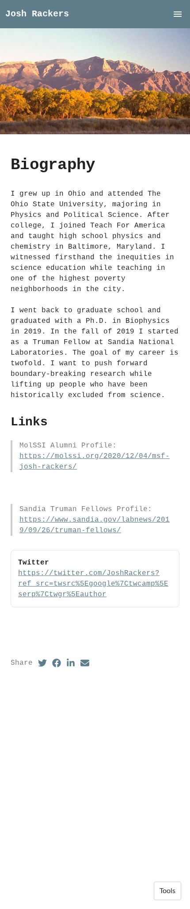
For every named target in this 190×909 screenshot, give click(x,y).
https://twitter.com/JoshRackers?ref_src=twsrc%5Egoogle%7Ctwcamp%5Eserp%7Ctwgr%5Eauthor (93, 583)
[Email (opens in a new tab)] (84, 663)
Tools (167, 890)
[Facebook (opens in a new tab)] (56, 663)
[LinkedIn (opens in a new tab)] (70, 663)
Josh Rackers (37, 14)
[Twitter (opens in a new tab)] (42, 663)
